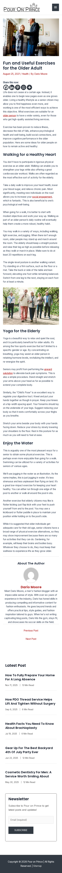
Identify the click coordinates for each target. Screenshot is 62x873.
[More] (29, 87)
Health (25, 73)
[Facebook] (6, 87)
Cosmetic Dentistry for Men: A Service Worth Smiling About (28, 774)
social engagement (42, 196)
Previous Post (31, 630)
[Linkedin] (11, 87)
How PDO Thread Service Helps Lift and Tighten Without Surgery (30, 701)
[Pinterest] (17, 87)
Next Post (31, 638)
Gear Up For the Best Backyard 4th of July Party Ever (29, 750)
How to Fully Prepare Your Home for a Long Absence (30, 677)
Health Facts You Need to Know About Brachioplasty (29, 726)
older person (9, 115)
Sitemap (37, 866)
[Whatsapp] (23, 87)
